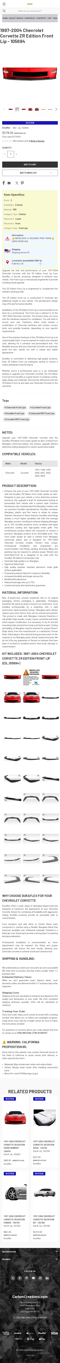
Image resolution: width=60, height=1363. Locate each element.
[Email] (9, 183)
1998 (42, 470)
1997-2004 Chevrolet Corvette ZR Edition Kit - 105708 (44, 1219)
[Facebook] (3, 183)
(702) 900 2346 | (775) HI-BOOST (31, 1317)
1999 (48, 470)
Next (56, 109)
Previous (4, 109)
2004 (42, 476)
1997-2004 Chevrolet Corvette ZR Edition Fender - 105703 (14, 1219)
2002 (48, 473)
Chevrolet (9, 473)
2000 (37, 473)
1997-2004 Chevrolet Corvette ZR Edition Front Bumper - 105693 (14, 1146)
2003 (37, 476)
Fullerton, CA (17, 264)
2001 (42, 473)
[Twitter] (16, 183)
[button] (36, 141)
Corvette (25, 473)
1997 (37, 470)
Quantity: (7, 148)
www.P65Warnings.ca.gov (26, 1073)
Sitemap (30, 1355)
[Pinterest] (22, 183)
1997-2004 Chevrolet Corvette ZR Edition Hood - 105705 (44, 1144)
